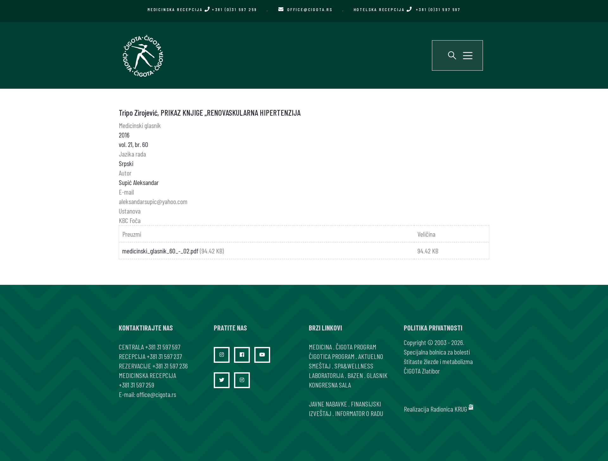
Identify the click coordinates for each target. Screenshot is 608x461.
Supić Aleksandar (139, 182)
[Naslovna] (142, 55)
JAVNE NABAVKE (328, 404)
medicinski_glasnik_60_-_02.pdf (160, 251)
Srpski (126, 163)
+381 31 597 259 (136, 385)
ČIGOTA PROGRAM (356, 347)
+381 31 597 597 (162, 347)
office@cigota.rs (310, 9)
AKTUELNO (370, 356)
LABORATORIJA (326, 375)
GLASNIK (377, 375)
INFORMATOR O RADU (359, 413)
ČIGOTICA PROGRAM (331, 356)
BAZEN (355, 375)
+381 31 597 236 (170, 366)
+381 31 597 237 (164, 356)
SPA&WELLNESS (353, 366)
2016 (124, 135)
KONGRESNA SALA (330, 385)
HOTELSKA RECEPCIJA (407, 9)
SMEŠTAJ (320, 366)
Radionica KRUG (448, 409)
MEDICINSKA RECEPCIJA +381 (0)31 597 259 (202, 9)
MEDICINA (320, 347)
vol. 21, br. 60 (133, 144)
